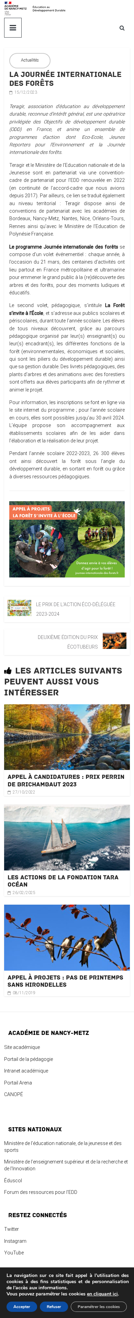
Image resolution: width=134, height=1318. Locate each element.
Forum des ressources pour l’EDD (40, 1192)
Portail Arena (18, 1083)
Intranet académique (26, 1071)
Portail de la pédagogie (28, 1059)
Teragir (16, 106)
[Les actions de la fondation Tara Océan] (67, 808)
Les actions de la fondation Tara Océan (63, 881)
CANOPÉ (13, 1094)
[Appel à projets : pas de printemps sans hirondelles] (67, 908)
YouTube (14, 1252)
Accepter (21, 1306)
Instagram (15, 1241)
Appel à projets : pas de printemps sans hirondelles (65, 981)
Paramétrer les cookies (99, 1306)
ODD (15, 129)
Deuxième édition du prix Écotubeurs (68, 642)
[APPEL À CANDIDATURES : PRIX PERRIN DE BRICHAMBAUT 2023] (67, 708)
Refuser (54, 1306)
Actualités (30, 60)
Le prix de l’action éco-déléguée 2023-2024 (75, 609)
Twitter (11, 1229)
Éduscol (13, 1180)
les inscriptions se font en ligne (83, 402)
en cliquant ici (102, 1294)
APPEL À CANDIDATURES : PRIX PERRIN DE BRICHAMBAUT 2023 (66, 780)
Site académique (22, 1047)
